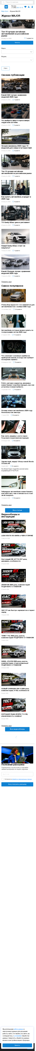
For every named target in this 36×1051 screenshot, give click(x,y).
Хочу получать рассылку (17, 784)
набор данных (18, 1029)
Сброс (5, 68)
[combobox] (17, 52)
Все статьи (17, 510)
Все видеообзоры (17, 729)
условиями (17, 1036)
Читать (17, 42)
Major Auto (5, 11)
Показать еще (6, 505)
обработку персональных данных (22, 779)
